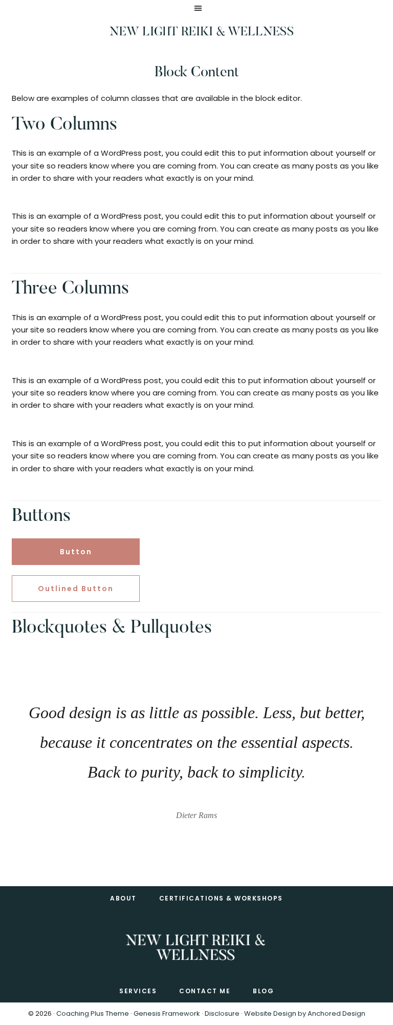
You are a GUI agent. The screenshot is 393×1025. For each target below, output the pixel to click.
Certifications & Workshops (221, 898)
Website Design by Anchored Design (304, 1013)
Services (138, 991)
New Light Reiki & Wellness (202, 32)
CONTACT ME (204, 991)
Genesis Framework (167, 1013)
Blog (263, 991)
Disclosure (222, 1013)
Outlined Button (76, 588)
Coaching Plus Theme (92, 1013)
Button (76, 552)
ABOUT (123, 898)
